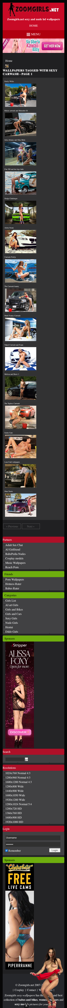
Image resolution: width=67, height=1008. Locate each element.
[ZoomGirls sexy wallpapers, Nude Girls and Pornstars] (33, 15)
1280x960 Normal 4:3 (17, 777)
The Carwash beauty (11, 286)
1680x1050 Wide (15, 795)
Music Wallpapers (15, 563)
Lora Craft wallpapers (12, 462)
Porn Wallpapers (14, 579)
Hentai (9, 627)
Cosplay (19, 990)
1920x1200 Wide (15, 799)
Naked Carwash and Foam (13, 345)
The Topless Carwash (12, 403)
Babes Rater (12, 588)
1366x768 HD (13, 813)
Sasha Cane (8, 432)
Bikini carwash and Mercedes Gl (16, 110)
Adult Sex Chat (14, 545)
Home (8, 60)
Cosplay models (14, 558)
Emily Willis (9, 81)
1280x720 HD (13, 808)
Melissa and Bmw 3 (11, 374)
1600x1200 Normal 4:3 (18, 782)
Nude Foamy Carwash (12, 315)
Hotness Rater (13, 584)
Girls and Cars (13, 614)
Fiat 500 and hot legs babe (14, 169)
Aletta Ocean (9, 227)
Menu (36, 34)
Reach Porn (12, 567)
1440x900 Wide (14, 791)
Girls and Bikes (14, 609)
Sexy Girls (11, 618)
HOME (33, 25)
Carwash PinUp (10, 257)
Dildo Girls (11, 631)
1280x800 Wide (14, 786)
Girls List (10, 600)
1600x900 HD (13, 817)
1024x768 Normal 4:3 (17, 773)
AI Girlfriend (12, 549)
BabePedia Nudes (15, 554)
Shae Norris (8, 491)
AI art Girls (11, 605)
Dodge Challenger (10, 198)
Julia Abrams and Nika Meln (14, 140)
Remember (14, 850)
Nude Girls (11, 622)
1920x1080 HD (14, 822)
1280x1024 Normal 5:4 (18, 804)
